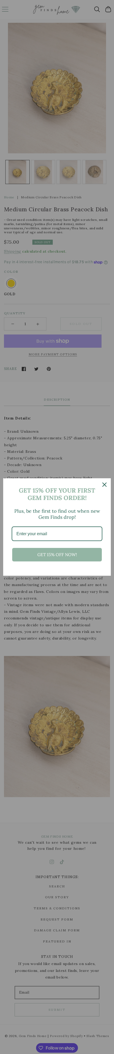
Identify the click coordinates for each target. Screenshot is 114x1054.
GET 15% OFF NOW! (57, 554)
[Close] (104, 484)
